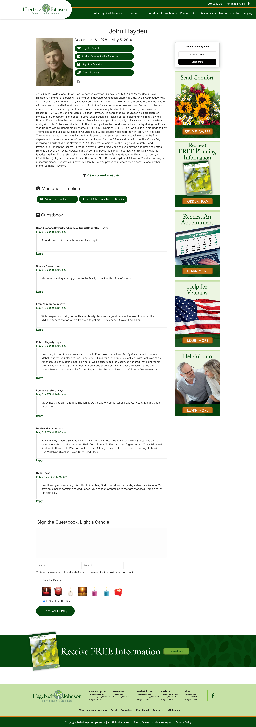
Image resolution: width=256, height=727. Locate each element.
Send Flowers (90, 72)
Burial (151, 13)
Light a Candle (91, 48)
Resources (206, 13)
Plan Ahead (187, 13)
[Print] (78, 81)
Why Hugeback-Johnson (108, 13)
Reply (39, 253)
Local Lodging (244, 13)
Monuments (226, 13)
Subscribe (197, 61)
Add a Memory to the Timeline (100, 56)
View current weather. (104, 175)
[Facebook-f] (213, 695)
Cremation (167, 13)
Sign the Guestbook (93, 64)
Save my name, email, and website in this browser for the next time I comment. (86, 572)
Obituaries (134, 13)
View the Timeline (56, 199)
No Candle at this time (58, 601)
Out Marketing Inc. (157, 722)
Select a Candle (52, 580)
